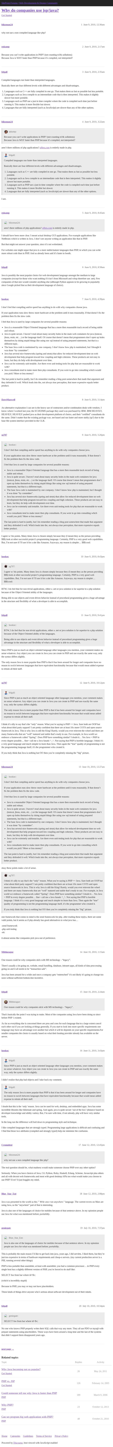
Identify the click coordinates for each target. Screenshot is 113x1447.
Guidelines (28, 1436)
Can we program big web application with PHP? (27, 1416)
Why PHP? (7, 1404)
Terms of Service (44, 1436)
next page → (7, 1349)
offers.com (45, 147)
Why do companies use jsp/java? (30, 10)
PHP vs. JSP (8, 1381)
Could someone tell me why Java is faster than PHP (29, 1393)
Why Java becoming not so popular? (20, 1369)
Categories (15, 1436)
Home (4, 1436)
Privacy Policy (61, 1436)
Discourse (18, 1443)
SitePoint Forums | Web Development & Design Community (29, 3)
